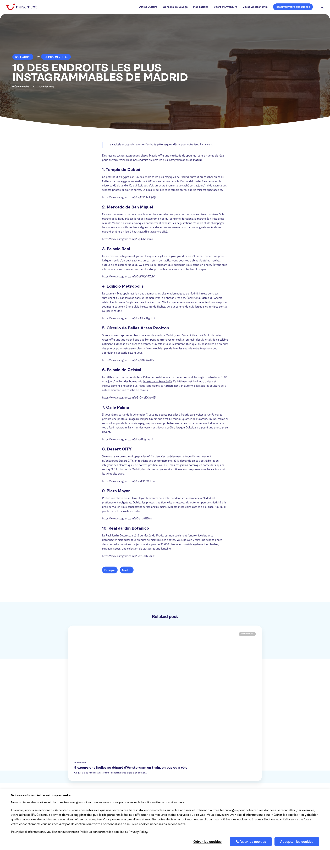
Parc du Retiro (123, 377)
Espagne (109, 570)
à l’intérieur (108, 269)
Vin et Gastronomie (255, 6)
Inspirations (200, 6)
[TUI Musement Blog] (21, 6)
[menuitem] (148, 7)
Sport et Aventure (225, 6)
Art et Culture (148, 6)
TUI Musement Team (56, 57)
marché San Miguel (208, 219)
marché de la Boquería (115, 219)
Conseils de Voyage (175, 6)
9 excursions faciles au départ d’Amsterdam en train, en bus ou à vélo (131, 768)
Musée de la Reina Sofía (157, 381)
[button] (322, 7)
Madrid (197, 160)
